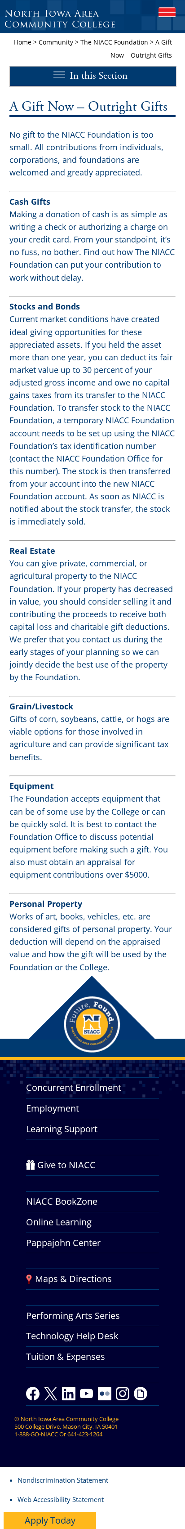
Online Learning (59, 1222)
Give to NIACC (66, 1165)
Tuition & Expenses (65, 1356)
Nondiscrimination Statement (63, 1479)
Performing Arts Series (73, 1315)
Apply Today (50, 1520)
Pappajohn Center (63, 1243)
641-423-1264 (84, 1434)
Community (56, 42)
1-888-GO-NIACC (36, 1434)
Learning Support (61, 1129)
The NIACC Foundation (114, 42)
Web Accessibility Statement (61, 1499)
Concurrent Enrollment (73, 1087)
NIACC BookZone (61, 1201)
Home (22, 42)
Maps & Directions (73, 1279)
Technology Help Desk (72, 1336)
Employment (52, 1108)
